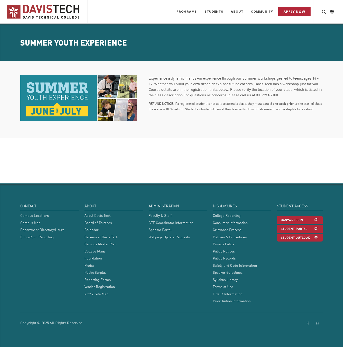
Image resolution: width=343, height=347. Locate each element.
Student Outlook (295, 237)
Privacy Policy (223, 243)
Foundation (93, 258)
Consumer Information (230, 222)
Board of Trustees (98, 222)
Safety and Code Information (235, 265)
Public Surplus (95, 272)
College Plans (94, 251)
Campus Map (30, 222)
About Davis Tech (97, 215)
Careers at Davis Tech (101, 236)
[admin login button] (2, 266)
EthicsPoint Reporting (37, 236)
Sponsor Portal (160, 229)
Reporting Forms (97, 279)
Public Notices (224, 251)
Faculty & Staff (160, 215)
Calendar (91, 229)
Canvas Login (292, 220)
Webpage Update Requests (169, 236)
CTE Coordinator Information (171, 222)
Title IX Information (227, 293)
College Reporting (227, 215)
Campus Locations (34, 215)
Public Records (224, 258)
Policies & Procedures (230, 236)
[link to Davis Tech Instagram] (318, 323)
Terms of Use (223, 286)
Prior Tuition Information (232, 300)
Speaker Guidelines (227, 272)
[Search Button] (323, 11)
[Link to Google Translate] (331, 11)
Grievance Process (227, 229)
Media (89, 265)
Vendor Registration (99, 286)
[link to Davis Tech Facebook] (308, 323)
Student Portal (294, 229)
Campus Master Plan (100, 243)
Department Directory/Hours (42, 229)
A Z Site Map (96, 293)
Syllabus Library (225, 279)
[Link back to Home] (43, 11)
